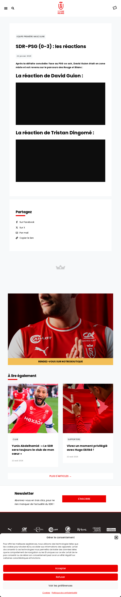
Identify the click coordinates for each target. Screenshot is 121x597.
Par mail (24, 232)
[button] (116, 537)
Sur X (22, 227)
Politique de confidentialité (64, 592)
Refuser (60, 577)
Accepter (60, 568)
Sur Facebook (27, 222)
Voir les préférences (60, 585)
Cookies (46, 592)
